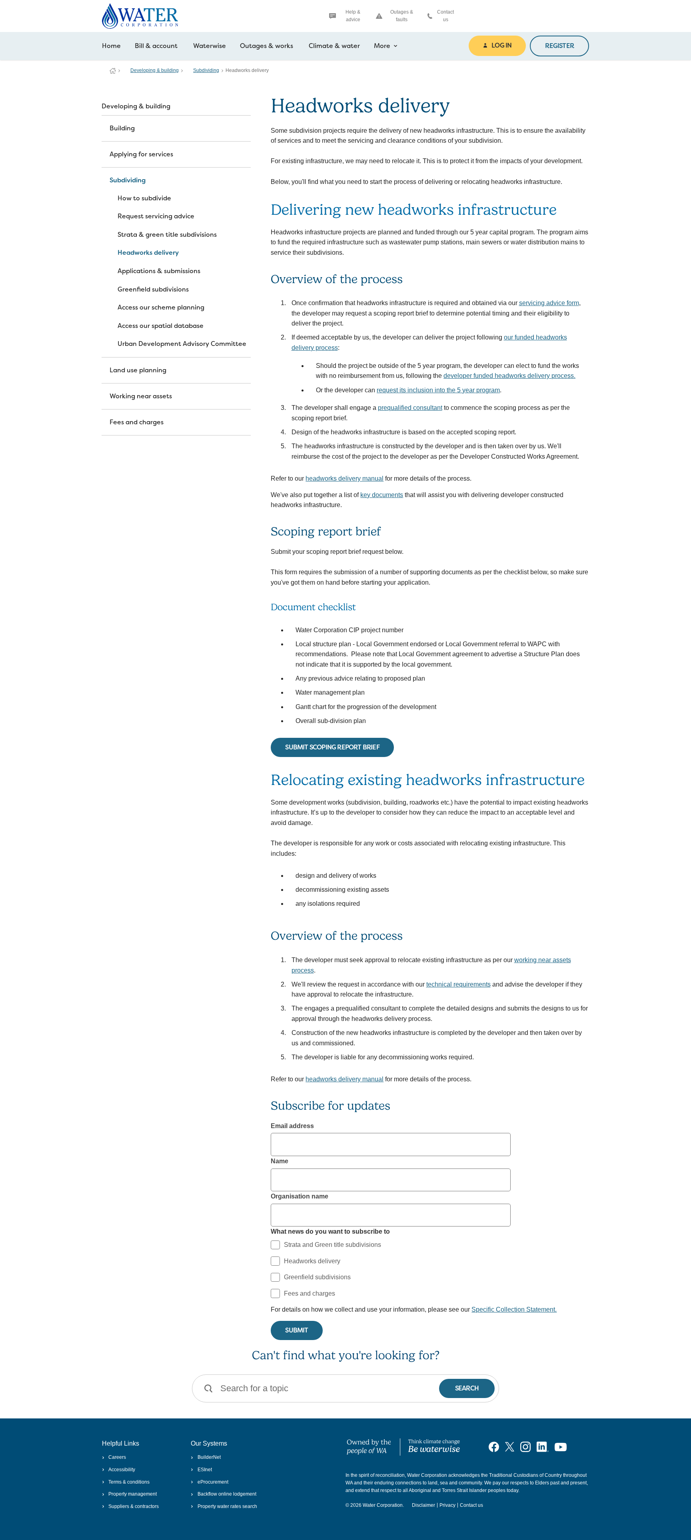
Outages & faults (401, 15)
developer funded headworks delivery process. (509, 375)
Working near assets (141, 396)
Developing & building (154, 70)
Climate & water (334, 46)
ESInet (205, 1469)
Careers (117, 1457)
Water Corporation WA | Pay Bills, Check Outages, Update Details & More (113, 71)
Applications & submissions (159, 271)
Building (122, 128)
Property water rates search (227, 1506)
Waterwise (209, 46)
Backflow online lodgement (227, 1494)
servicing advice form (549, 303)
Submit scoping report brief (332, 747)
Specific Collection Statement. (514, 1309)
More (382, 46)
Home (111, 46)
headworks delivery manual (344, 478)
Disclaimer (423, 1505)
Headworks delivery (148, 252)
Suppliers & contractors (133, 1506)
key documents (381, 494)
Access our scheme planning (161, 307)
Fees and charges (137, 422)
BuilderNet (209, 1457)
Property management (132, 1494)
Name (279, 1161)
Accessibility (121, 1469)
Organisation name (299, 1196)
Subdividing (206, 70)
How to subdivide (144, 198)
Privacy (447, 1505)
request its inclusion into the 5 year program (438, 390)
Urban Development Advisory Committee (182, 344)
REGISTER (559, 46)
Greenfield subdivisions (153, 289)
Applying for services (141, 154)
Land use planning (138, 370)
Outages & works (266, 46)
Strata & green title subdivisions (167, 234)
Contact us (445, 15)
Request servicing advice (156, 216)
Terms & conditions (129, 1482)
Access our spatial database (161, 326)
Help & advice (353, 15)
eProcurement (213, 1482)
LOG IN (501, 45)
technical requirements (458, 984)
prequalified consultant (410, 407)
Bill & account (156, 46)
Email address (292, 1126)
